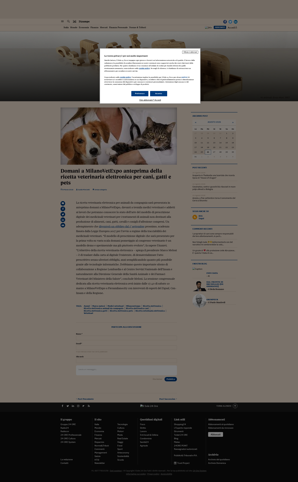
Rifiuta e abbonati (190, 52)
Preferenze (140, 93)
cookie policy (144, 68)
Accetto (158, 93)
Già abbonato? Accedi (150, 100)
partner (185, 77)
